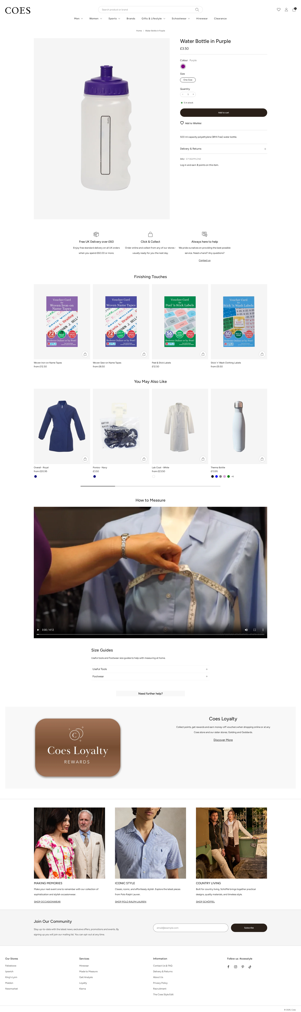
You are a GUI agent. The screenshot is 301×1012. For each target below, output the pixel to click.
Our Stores (11, 958)
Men (77, 18)
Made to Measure (88, 971)
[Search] (197, 9)
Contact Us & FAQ (162, 965)
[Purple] (183, 66)
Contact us (204, 260)
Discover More (223, 740)
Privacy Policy (160, 982)
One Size (187, 79)
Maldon (9, 982)
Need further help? (150, 693)
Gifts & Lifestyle (152, 18)
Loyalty (83, 982)
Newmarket (11, 988)
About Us (158, 977)
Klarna (82, 988)
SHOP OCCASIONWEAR (47, 901)
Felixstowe (10, 965)
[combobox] (150, 9)
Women (94, 18)
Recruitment (159, 988)
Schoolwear (179, 18)
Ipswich (9, 971)
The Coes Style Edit (163, 994)
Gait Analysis (86, 977)
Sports (113, 18)
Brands (131, 18)
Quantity (185, 88)
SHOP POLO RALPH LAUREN (130, 901)
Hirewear (202, 18)
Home (139, 30)
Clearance (220, 18)
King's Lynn (11, 977)
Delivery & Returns (162, 971)
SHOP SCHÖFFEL (205, 901)
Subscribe (249, 928)
